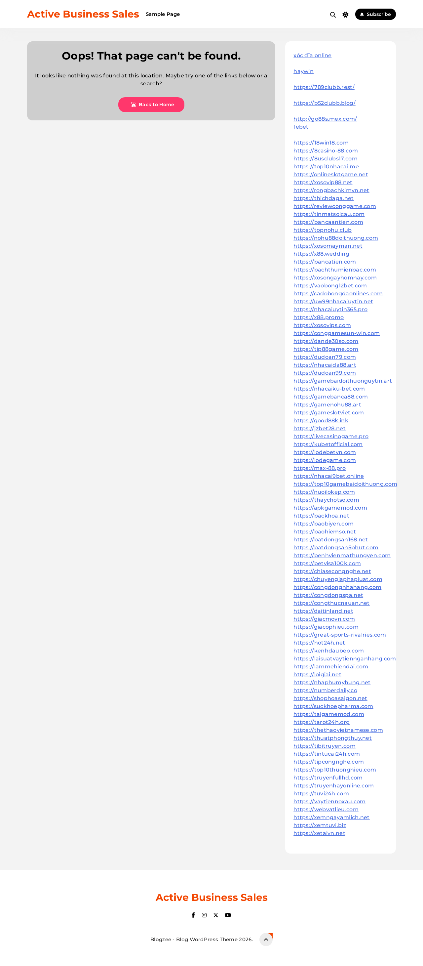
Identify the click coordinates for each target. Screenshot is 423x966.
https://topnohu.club (322, 230)
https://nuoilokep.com (324, 492)
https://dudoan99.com (324, 373)
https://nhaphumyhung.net (331, 682)
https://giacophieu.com (326, 627)
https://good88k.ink (320, 420)
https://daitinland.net (323, 611)
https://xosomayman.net (328, 246)
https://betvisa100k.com (327, 563)
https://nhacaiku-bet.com (329, 389)
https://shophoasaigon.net (330, 698)
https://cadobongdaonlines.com (338, 293)
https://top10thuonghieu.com (334, 770)
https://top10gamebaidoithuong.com (345, 484)
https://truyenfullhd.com (328, 778)
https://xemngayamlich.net (331, 817)
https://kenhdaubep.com (328, 651)
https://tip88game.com (325, 349)
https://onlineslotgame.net (330, 174)
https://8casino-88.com (325, 150)
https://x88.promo (318, 317)
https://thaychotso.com (326, 500)
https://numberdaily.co (325, 690)
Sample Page (163, 14)
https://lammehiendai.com (330, 666)
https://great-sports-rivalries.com (339, 635)
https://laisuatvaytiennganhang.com (344, 658)
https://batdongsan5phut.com (335, 547)
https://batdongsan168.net (330, 539)
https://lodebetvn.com (324, 452)
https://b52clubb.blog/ (324, 103)
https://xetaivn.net (319, 833)
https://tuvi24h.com (321, 793)
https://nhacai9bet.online (328, 476)
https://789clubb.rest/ (324, 87)
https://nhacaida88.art (324, 365)
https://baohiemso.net (324, 531)
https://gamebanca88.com (330, 397)
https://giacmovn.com (324, 619)
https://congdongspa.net (328, 595)
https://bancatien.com (324, 262)
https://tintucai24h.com (326, 754)
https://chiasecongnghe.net (332, 571)
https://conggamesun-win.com (336, 333)
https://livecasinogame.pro (330, 436)
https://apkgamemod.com (330, 508)
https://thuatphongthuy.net (332, 738)
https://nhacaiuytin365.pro (330, 309)
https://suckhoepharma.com (333, 706)
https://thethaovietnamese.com (338, 730)
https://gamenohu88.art (327, 404)
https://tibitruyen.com (324, 746)
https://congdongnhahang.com (337, 587)
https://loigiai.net (317, 674)
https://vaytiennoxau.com (329, 801)
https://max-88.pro (319, 468)
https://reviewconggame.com (334, 206)
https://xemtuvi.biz (319, 825)
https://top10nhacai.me (326, 166)
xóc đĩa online (312, 55)
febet (301, 127)
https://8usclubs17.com (325, 158)
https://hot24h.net (319, 643)
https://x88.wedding (321, 254)
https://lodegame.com (324, 460)
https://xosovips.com (322, 325)
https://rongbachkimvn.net (331, 190)
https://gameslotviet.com (328, 412)
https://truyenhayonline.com (333, 785)
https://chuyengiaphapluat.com (337, 579)
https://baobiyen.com (323, 524)
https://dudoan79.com (324, 357)
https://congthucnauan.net (331, 603)
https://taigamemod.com (328, 714)
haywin (303, 71)
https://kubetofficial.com (328, 444)
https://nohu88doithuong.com (335, 238)
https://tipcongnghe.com (328, 762)
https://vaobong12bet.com (330, 285)
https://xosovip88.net (322, 182)
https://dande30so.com (325, 341)
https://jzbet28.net (319, 428)
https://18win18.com (321, 143)
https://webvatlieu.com (326, 809)
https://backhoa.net (321, 516)
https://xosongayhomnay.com (335, 277)
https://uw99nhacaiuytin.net (333, 301)
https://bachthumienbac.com (334, 270)
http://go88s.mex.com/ (325, 119)
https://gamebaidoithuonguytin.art (342, 381)
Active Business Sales (83, 14)
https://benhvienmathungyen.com (342, 555)
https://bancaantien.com (328, 222)
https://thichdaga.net (323, 198)
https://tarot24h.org (321, 722)
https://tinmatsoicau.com (329, 214)
